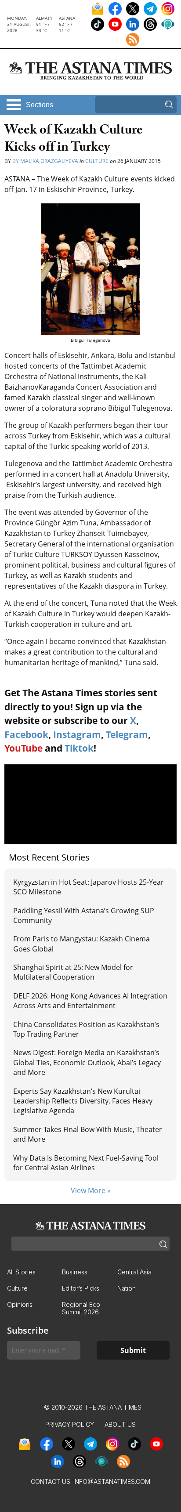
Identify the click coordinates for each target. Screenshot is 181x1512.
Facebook (26, 734)
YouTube (23, 748)
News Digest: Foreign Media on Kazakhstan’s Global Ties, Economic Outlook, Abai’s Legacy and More (87, 1062)
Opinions (20, 1304)
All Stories (21, 1272)
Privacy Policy (69, 1424)
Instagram (77, 734)
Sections (39, 105)
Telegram (127, 734)
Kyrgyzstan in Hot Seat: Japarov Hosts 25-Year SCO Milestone (88, 887)
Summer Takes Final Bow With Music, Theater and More (87, 1134)
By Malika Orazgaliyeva (46, 161)
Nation (126, 1288)
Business (74, 1272)
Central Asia (134, 1272)
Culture (97, 161)
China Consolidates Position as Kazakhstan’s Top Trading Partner (86, 1029)
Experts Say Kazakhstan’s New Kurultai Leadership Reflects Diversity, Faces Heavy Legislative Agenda (82, 1101)
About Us (120, 1424)
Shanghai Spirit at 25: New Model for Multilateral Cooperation (73, 972)
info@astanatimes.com (111, 1481)
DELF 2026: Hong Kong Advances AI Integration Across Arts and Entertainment (90, 1000)
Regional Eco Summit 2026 (81, 1308)
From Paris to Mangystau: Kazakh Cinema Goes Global (81, 943)
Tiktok (79, 748)
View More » (91, 1190)
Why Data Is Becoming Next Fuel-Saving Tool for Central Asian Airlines (86, 1162)
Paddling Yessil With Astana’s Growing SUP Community (83, 915)
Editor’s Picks (80, 1288)
